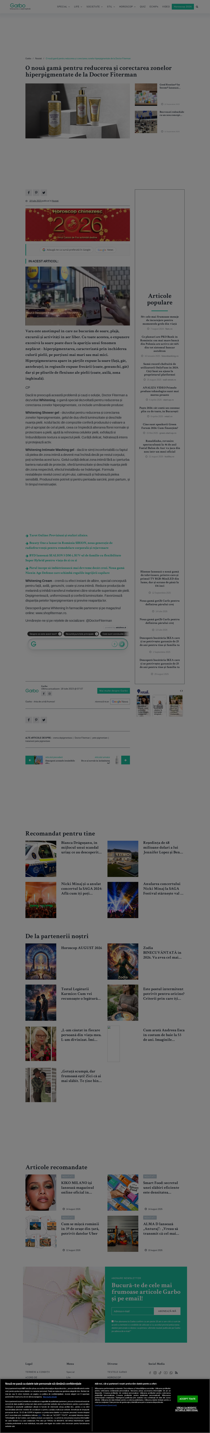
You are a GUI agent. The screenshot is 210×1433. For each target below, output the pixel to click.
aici (39, 1415)
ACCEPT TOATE (188, 1398)
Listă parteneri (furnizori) (106, 1405)
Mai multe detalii (50, 1397)
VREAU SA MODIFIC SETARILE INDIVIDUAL (186, 1409)
